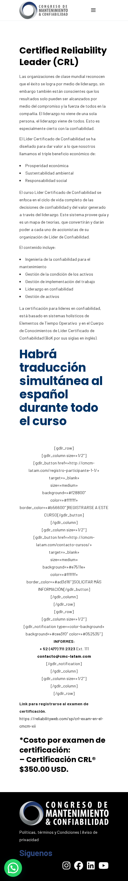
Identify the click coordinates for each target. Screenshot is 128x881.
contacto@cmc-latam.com (64, 656)
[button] (13, 868)
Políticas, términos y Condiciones (49, 832)
